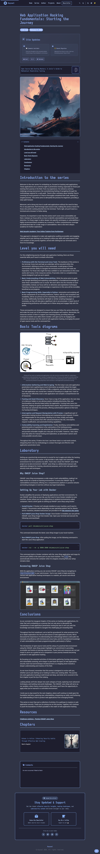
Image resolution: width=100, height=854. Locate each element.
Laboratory (27, 159)
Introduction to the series (32, 149)
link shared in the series (70, 511)
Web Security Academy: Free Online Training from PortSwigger (41, 231)
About (59, 3)
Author (43, 3)
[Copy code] (78, 524)
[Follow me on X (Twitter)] (88, 3)
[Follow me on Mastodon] (91, 3)
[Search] (79, 3)
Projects (51, 3)
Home (30, 3)
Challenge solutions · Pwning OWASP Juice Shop (37, 719)
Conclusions (28, 162)
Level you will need (30, 152)
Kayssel (50, 847)
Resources (27, 165)
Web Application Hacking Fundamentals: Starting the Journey (43, 146)
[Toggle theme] (83, 3)
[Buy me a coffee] (94, 3)
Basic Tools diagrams (31, 156)
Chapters (27, 169)
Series (36, 3)
